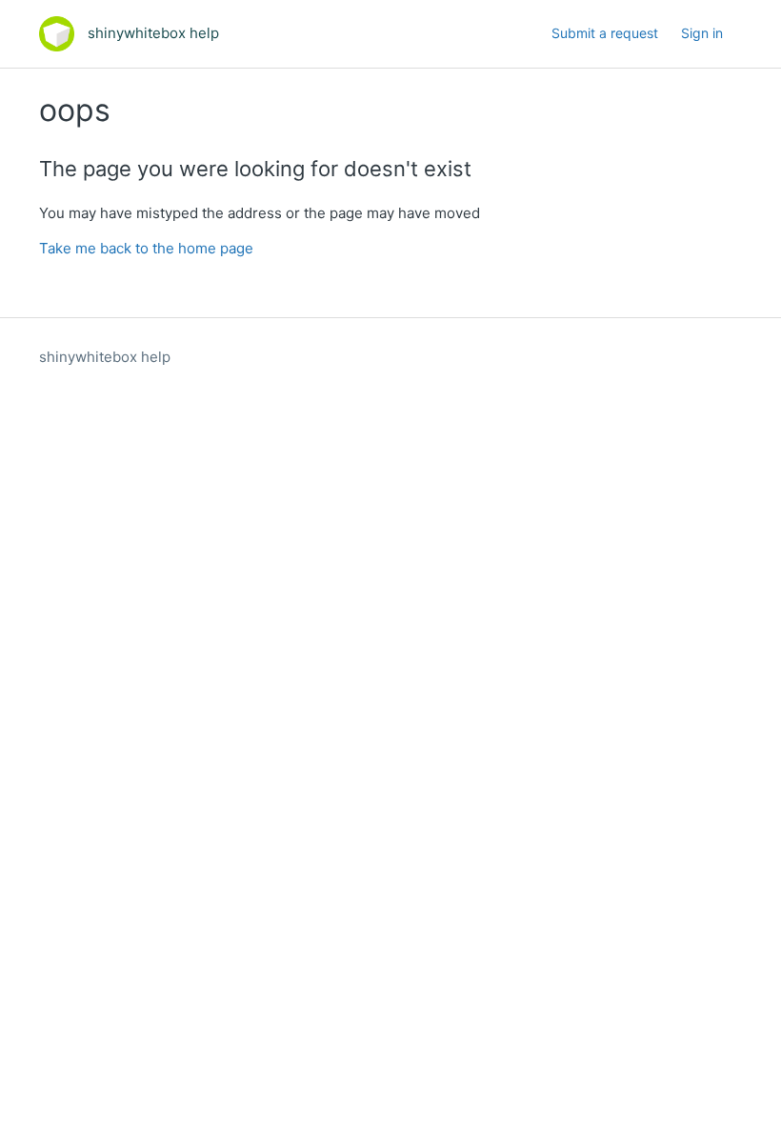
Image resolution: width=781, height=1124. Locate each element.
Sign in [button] (702, 33)
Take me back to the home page (146, 248)
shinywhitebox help (104, 357)
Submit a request (604, 33)
